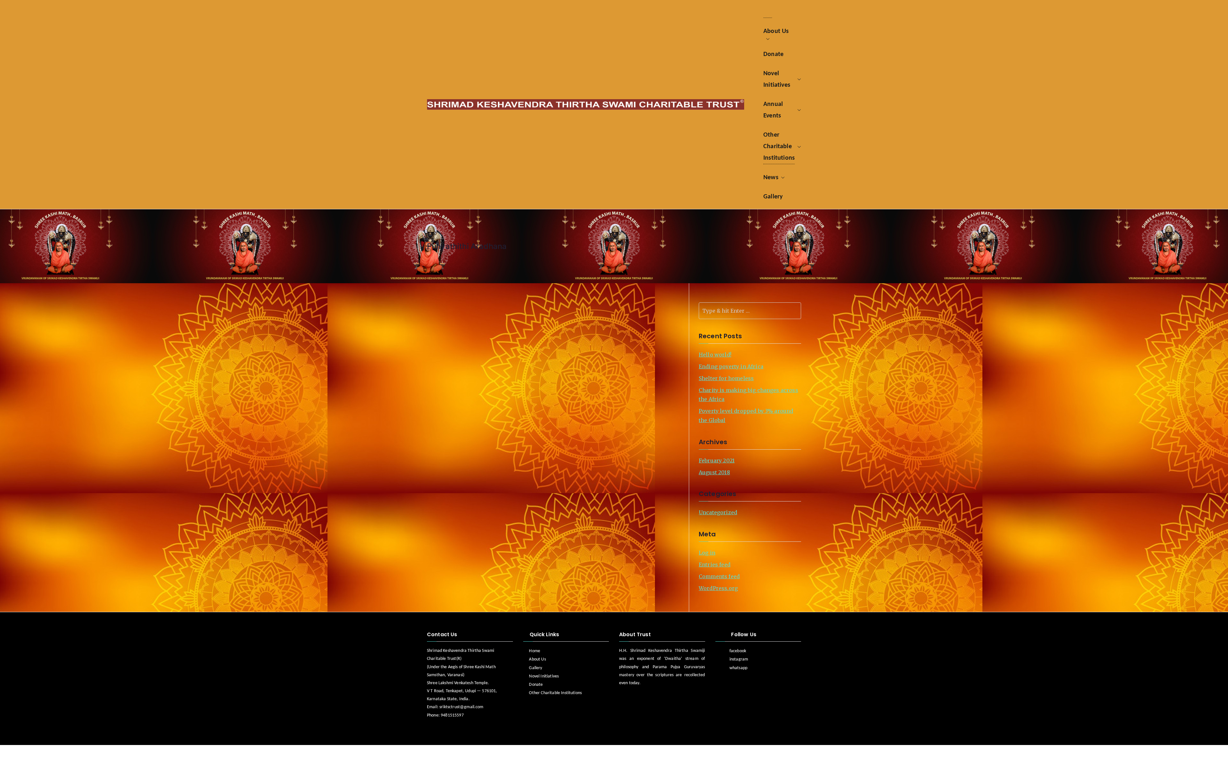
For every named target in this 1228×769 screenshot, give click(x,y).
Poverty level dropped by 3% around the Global (746, 415)
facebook (737, 651)
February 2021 (717, 460)
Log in (707, 552)
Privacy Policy (723, 757)
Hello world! (715, 354)
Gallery (535, 668)
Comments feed (719, 576)
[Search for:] (750, 311)
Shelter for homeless (726, 378)
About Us (537, 659)
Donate (536, 684)
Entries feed (714, 564)
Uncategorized (718, 512)
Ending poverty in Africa (731, 366)
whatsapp (738, 668)
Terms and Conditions (773, 757)
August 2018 (714, 472)
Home (534, 651)
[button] (776, 39)
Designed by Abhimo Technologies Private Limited (478, 757)
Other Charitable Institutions (555, 693)
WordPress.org (718, 588)
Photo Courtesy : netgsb (552, 757)
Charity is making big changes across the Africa (748, 395)
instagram (738, 659)
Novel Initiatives (544, 676)
